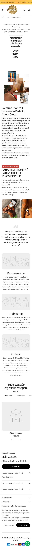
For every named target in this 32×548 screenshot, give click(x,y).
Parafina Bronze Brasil (13, 538)
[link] (16, 416)
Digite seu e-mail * (9, 525)
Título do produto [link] (16, 433)
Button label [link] (16, 467)
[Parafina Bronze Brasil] (12, 9)
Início (3, 17)
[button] (12, 440)
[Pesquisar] (24, 10)
